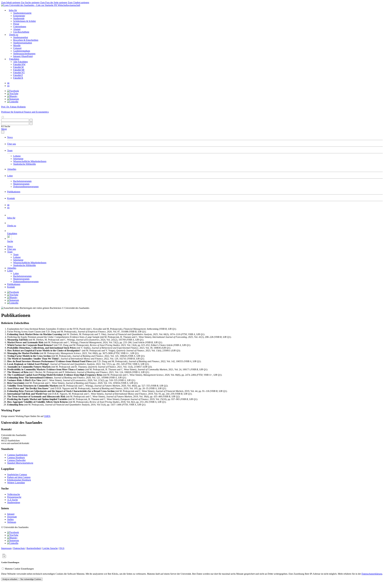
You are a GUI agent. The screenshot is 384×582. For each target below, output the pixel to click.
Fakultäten (14, 59)
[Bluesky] (12, 96)
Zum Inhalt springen (10, 2)
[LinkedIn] (12, 101)
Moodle (17, 45)
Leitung (17, 156)
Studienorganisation (22, 42)
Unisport (17, 48)
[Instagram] (13, 99)
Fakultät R (18, 78)
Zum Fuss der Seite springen (53, 2)
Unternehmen (19, 26)
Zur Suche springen (30, 2)
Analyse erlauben (9, 579)
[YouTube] (12, 93)
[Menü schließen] (2, 132)
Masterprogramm (21, 184)
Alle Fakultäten (20, 61)
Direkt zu (13, 34)
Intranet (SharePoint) (23, 56)
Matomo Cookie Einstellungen (19, 568)
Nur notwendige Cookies (30, 579)
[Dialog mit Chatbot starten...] (3, 554)
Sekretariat (18, 158)
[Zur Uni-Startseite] (27, 5)
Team (9, 150)
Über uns (11, 144)
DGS (61, 548)
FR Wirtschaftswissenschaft (67, 5)
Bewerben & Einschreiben (25, 40)
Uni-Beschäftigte (21, 32)
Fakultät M (18, 67)
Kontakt (11, 198)
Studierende (18, 18)
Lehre (10, 175)
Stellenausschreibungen (24, 53)
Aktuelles (11, 169)
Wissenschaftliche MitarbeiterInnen (29, 161)
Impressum (6, 548)
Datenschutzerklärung (372, 574)
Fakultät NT (19, 72)
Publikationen (13, 191)
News (10, 137)
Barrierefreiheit (34, 548)
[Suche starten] (31, 120)
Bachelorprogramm (22, 181)
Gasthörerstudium (21, 51)
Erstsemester (19, 15)
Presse (16, 24)
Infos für (13, 10)
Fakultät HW (19, 64)
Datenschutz (19, 548)
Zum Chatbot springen (78, 2)
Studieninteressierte (22, 13)
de (8, 83)
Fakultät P (18, 75)
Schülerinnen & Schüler (24, 21)
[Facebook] (13, 91)
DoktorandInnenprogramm (26, 186)
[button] (5, 126)
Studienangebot (20, 37)
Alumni (16, 29)
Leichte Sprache (50, 548)
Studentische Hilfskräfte (24, 164)
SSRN (47, 416)
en (8, 85)
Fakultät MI (18, 70)
